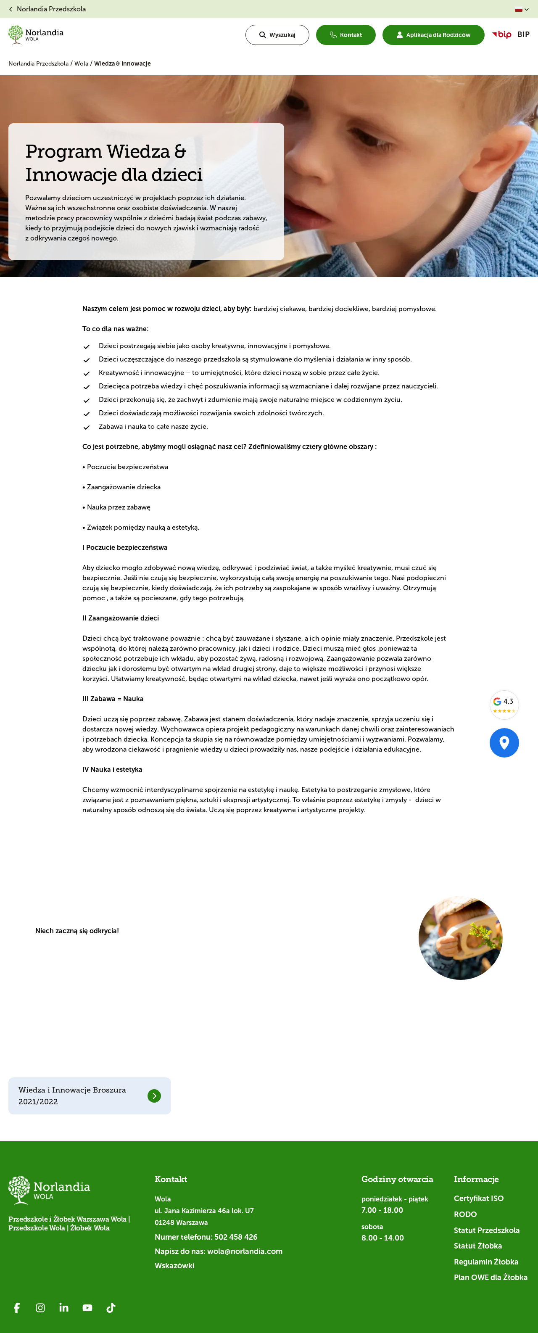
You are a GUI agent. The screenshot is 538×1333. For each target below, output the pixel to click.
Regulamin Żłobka (486, 1262)
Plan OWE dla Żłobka (491, 1277)
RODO (465, 1214)
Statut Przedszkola (487, 1230)
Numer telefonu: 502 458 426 (206, 1237)
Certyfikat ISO (479, 1198)
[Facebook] (16, 1307)
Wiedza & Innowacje (122, 63)
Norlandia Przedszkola (39, 64)
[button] (522, 9)
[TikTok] (111, 1307)
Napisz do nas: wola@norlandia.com (218, 1251)
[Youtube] (87, 1307)
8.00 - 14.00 (382, 1238)
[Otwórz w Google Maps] (504, 743)
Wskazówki (175, 1266)
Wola (82, 64)
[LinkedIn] (63, 1307)
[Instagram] (40, 1307)
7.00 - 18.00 (382, 1210)
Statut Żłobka (478, 1246)
